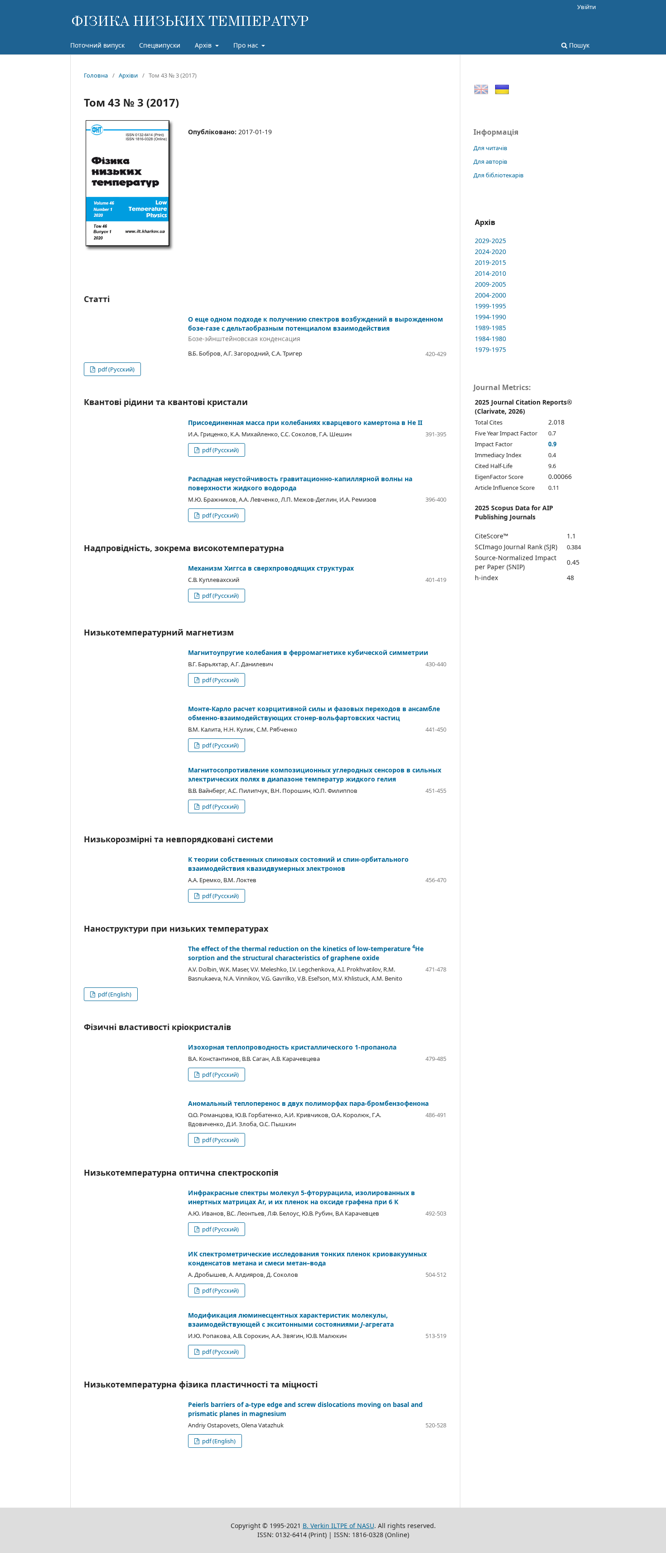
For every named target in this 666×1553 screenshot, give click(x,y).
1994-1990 (490, 317)
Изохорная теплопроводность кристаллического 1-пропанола (292, 1047)
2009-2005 (490, 284)
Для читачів (490, 148)
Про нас (246, 45)
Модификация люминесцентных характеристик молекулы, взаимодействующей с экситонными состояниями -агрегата (291, 1319)
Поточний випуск (97, 45)
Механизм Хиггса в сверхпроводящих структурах (271, 568)
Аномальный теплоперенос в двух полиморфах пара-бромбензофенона (308, 1103)
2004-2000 (490, 295)
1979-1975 (490, 349)
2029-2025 (490, 240)
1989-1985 (490, 327)
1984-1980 (490, 338)
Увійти (586, 7)
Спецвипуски (159, 45)
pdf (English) (114, 994)
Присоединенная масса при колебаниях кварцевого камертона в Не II (305, 422)
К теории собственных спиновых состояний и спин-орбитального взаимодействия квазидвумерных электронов (298, 864)
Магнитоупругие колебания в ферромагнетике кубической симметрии (308, 652)
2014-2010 (490, 273)
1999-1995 (490, 306)
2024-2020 (490, 251)
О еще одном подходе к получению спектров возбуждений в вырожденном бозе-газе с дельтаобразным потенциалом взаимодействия (315, 329)
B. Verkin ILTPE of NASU (338, 1525)
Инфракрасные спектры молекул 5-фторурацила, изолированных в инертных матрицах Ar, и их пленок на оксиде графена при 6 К (301, 1197)
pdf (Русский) (116, 369)
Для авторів (490, 161)
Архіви (128, 75)
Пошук (578, 45)
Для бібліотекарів (498, 175)
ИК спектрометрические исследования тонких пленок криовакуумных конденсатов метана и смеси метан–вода (307, 1258)
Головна (96, 75)
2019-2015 (490, 262)
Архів (204, 45)
